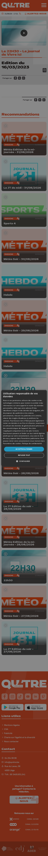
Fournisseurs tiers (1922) (19, 421)
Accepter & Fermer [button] (24, 449)
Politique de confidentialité (32, 443)
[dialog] (24, 428)
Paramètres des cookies (12, 443)
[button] (24, 461)
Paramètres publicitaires (30, 438)
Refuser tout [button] (24, 455)
